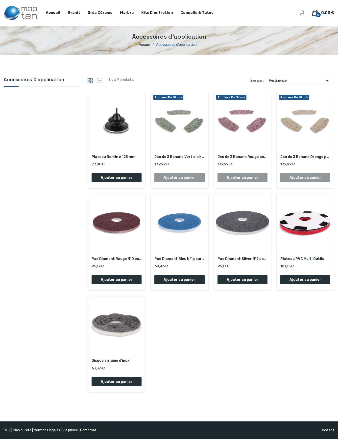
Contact (327, 430)
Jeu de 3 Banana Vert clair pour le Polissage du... (179, 157)
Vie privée (70, 430)
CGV (7, 430)
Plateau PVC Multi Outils (302, 259)
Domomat (88, 430)
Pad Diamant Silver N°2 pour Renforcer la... (242, 259)
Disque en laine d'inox (110, 361)
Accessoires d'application (34, 80)
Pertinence (299, 81)
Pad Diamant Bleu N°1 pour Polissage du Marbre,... (179, 259)
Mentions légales (47, 430)
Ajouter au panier (116, 178)
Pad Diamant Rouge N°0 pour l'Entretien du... (117, 259)
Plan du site (22, 430)
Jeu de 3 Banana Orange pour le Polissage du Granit (305, 157)
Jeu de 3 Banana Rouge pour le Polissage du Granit (242, 157)
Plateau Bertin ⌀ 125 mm (114, 157)
